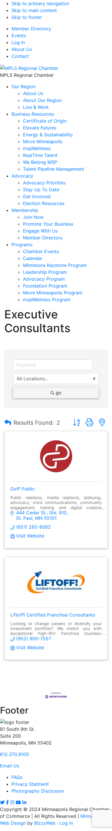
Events (18, 35)
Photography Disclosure (37, 791)
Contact (20, 56)
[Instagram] (12, 802)
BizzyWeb (44, 823)
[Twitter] (2, 802)
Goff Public (22, 489)
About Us (21, 49)
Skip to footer (26, 17)
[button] (7, 423)
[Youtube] (18, 802)
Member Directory (31, 28)
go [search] (58, 392)
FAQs (16, 777)
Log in (66, 823)
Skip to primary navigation (40, 3)
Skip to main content (34, 10)
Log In (18, 42)
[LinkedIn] (24, 802)
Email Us (9, 766)
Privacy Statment (30, 784)
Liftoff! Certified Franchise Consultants (52, 615)
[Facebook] (7, 802)
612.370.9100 (14, 754)
